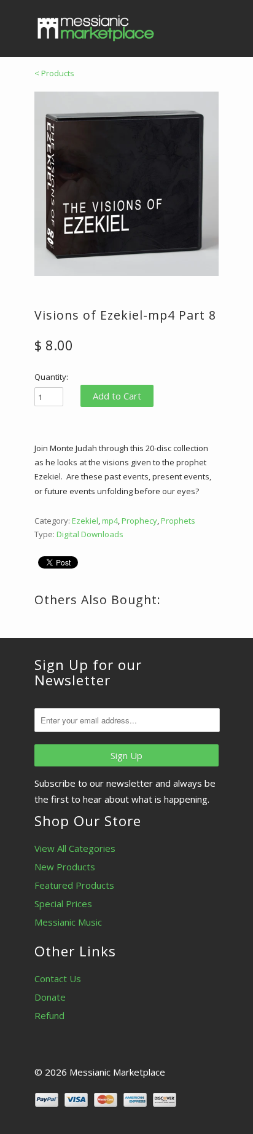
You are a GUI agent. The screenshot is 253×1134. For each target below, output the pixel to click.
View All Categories (74, 848)
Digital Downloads (89, 534)
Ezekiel (85, 520)
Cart (207, 24)
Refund (49, 1015)
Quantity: (51, 376)
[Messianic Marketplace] (95, 28)
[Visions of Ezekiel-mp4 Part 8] (126, 184)
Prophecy (139, 520)
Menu (181, 24)
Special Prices (63, 903)
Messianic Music (68, 922)
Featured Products (74, 885)
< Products (54, 73)
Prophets (178, 520)
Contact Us (57, 978)
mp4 (110, 520)
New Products (64, 866)
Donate (50, 997)
